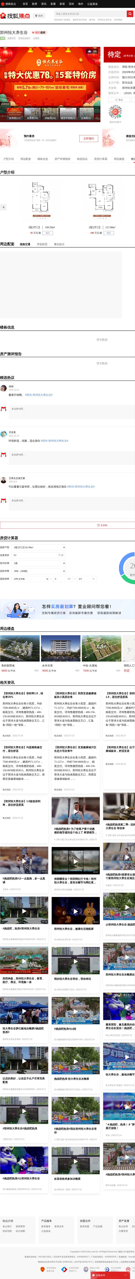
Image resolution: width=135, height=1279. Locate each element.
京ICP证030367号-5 (83, 1262)
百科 (71, 3)
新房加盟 (84, 1226)
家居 (62, 3)
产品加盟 (97, 1226)
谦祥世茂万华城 (80, 20)
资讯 (43, 3)
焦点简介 (7, 1226)
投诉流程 (7, 1231)
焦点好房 (123, 1226)
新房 (34, 3)
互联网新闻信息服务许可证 (106, 1262)
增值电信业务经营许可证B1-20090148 (55, 1262)
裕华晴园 (118, 20)
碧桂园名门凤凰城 (62, 20)
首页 (25, 3)
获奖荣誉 (20, 1226)
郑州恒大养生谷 (105, 20)
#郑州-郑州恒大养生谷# (39, 395)
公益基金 (92, 3)
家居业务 (59, 1226)
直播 (53, 3)
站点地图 (20, 1231)
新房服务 (46, 1226)
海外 (80, 3)
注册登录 (123, 1231)
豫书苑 (92, 20)
